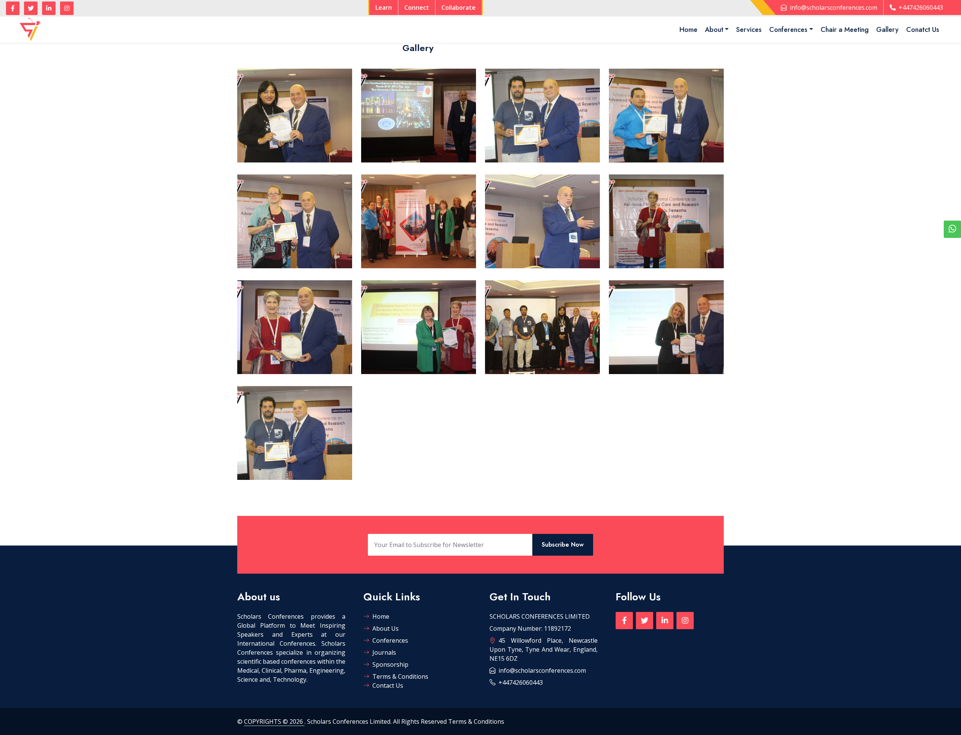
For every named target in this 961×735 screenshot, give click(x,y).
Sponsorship (390, 664)
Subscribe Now (563, 544)
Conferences (788, 30)
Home (688, 30)
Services (749, 30)
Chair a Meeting (845, 30)
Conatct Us (922, 30)
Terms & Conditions (400, 676)
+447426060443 (921, 7)
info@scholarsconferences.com (833, 7)
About (714, 30)
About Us (385, 628)
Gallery (887, 30)
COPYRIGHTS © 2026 (274, 721)
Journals (384, 652)
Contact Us (387, 685)
